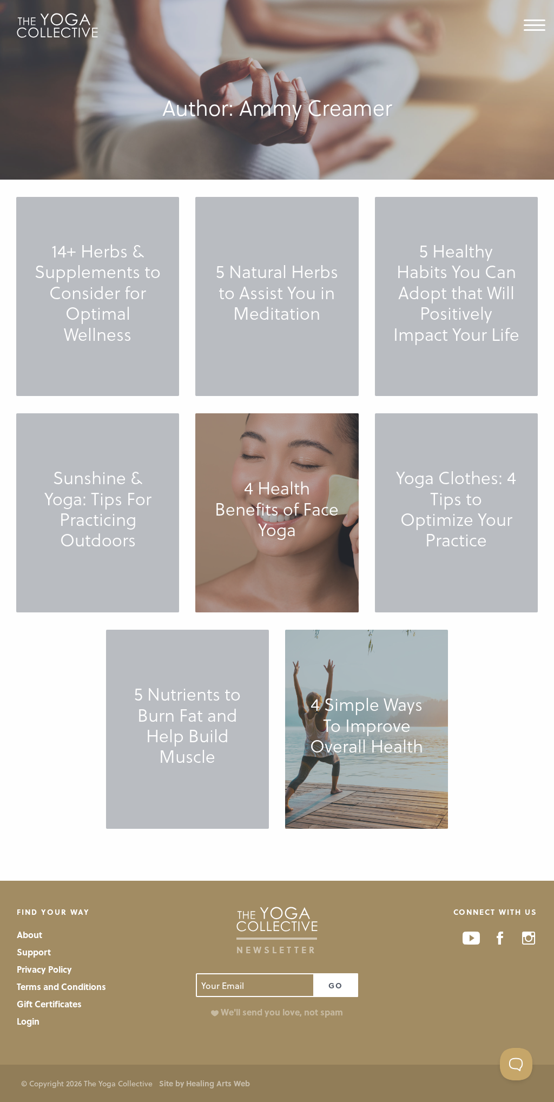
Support (34, 952)
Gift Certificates (49, 1004)
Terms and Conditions (61, 986)
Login (28, 1021)
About (29, 934)
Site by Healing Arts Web (204, 1083)
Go (335, 985)
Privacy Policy (44, 969)
